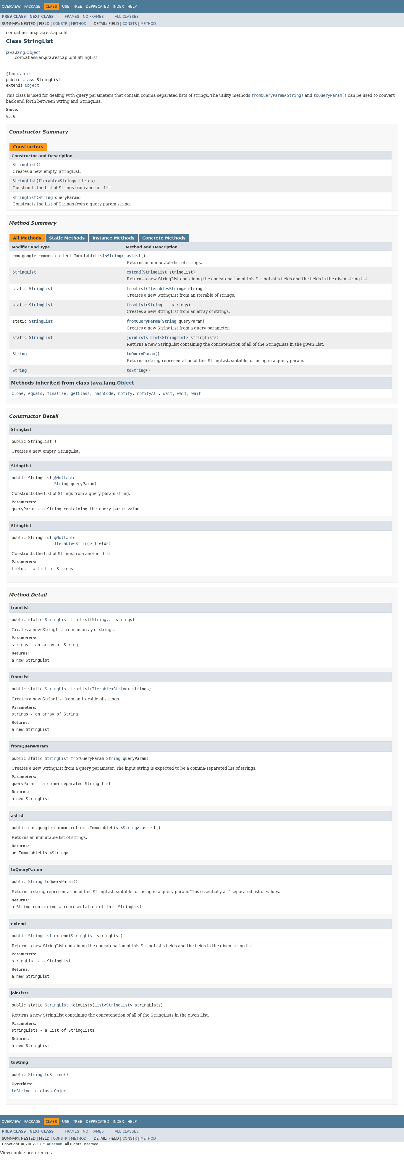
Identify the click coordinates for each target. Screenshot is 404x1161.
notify (125, 393)
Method (78, 24)
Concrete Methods (163, 238)
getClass (80, 393)
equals (35, 393)
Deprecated (97, 6)
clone (17, 393)
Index (118, 6)
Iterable (47, 181)
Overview (11, 6)
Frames (72, 17)
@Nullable (64, 477)
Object (32, 85)
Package (32, 6)
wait (167, 393)
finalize (56, 393)
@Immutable (18, 73)
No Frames (93, 17)
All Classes (127, 17)
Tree (77, 6)
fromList (136, 288)
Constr (60, 24)
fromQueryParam (143, 321)
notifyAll (147, 393)
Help (132, 6)
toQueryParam (141, 353)
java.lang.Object (23, 52)
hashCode (103, 393)
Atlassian (54, 1144)
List (155, 337)
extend (134, 272)
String (67, 181)
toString (136, 370)
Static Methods (67, 238)
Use (66, 6)
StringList (24, 164)
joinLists (137, 337)
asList (134, 255)
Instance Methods (113, 238)
